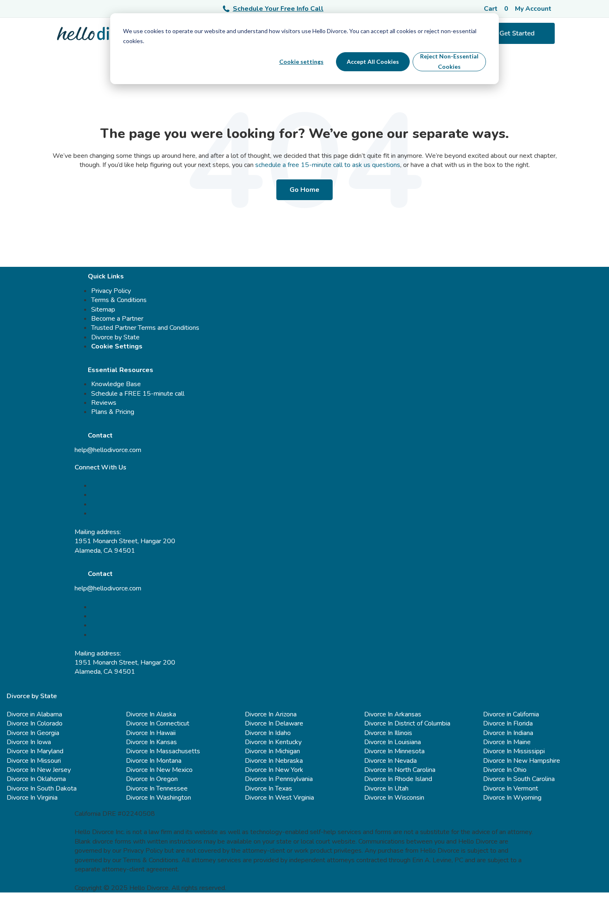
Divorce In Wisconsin (394, 797)
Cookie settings (301, 61)
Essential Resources (120, 370)
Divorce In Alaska (151, 714)
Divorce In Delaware (274, 723)
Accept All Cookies (373, 61)
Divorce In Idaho (268, 733)
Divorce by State (115, 337)
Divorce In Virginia (32, 797)
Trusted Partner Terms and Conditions (145, 327)
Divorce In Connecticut (157, 723)
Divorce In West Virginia (279, 797)
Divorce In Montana (153, 760)
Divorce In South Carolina (519, 779)
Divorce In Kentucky (273, 742)
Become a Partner (117, 318)
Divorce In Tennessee (157, 788)
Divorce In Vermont (510, 788)
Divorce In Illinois (388, 733)
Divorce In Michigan (272, 751)
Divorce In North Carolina (399, 769)
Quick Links (106, 276)
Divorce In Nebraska (274, 760)
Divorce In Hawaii (151, 733)
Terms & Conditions (119, 300)
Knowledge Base (116, 384)
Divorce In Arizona (271, 714)
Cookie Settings (117, 346)
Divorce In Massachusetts (163, 751)
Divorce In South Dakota (42, 788)
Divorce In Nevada (390, 760)
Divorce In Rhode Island (398, 779)
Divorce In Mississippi (514, 751)
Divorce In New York (274, 769)
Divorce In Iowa (29, 742)
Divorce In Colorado (35, 723)
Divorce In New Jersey (39, 769)
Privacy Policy (111, 290)
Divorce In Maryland (35, 751)
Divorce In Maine (507, 742)
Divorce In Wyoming (512, 797)
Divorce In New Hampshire (521, 760)
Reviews (103, 402)
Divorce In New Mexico (159, 769)
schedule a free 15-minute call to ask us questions (327, 164)
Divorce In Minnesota (394, 751)
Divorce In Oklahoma (36, 779)
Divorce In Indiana (508, 733)
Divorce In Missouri (34, 760)
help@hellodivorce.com (108, 450)
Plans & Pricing (112, 411)
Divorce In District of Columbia (407, 723)
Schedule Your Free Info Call (278, 8)
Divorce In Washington (158, 797)
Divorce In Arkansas (392, 714)
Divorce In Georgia (33, 733)
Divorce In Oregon (152, 779)
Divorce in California (511, 714)
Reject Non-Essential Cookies (449, 61)
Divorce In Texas (268, 788)
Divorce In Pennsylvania (279, 779)
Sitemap (103, 309)
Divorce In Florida (508, 723)
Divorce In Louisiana (392, 742)
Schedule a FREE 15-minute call (137, 393)
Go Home (304, 189)
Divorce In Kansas (151, 742)
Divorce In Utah (386, 788)
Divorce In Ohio (505, 769)
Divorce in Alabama (34, 714)
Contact (100, 435)
